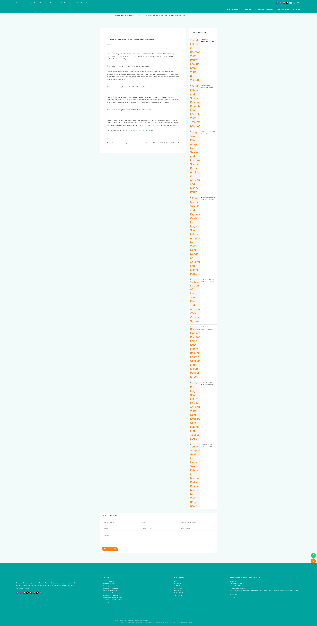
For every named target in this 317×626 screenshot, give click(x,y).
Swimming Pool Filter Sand (126, 620)
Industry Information (136, 15)
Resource (125, 15)
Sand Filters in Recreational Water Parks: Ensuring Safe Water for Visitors (208, 41)
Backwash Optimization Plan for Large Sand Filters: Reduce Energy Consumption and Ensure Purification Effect (208, 328)
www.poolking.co (175, 622)
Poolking (117, 15)
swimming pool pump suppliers (138, 130)
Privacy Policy (233, 598)
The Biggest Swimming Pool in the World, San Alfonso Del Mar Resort (166, 15)
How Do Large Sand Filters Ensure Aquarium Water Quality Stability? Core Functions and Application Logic (207, 384)
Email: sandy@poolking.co (86, 2)
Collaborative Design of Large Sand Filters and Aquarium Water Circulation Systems (207, 281)
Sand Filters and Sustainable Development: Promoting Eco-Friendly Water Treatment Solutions (208, 87)
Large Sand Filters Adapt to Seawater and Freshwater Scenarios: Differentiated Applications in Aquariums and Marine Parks (208, 133)
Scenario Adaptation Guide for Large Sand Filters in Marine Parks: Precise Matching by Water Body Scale (207, 446)
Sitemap (196, 622)
